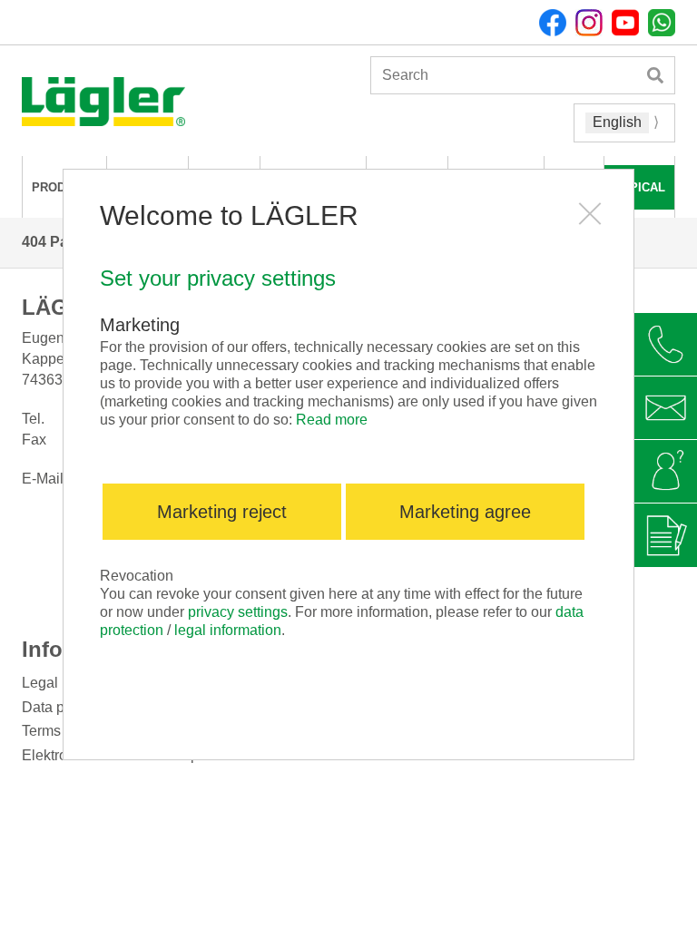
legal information (227, 630)
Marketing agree (465, 512)
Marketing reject (222, 512)
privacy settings (238, 612)
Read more (332, 419)
